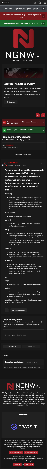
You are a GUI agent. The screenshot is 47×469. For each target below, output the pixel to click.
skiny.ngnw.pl (32, 88)
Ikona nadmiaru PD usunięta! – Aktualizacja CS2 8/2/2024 (26, 297)
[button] (38, 112)
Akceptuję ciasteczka (16, 453)
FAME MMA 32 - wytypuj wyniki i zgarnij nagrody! (21, 9)
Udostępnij (12, 344)
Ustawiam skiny (14, 99)
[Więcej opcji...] (42, 161)
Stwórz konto (29, 464)
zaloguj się (19, 321)
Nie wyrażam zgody (31, 453)
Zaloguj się (17, 464)
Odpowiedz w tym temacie (23, 152)
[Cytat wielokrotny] (7, 308)
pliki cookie (29, 440)
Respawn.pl (19, 299)
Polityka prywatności (21, 447)
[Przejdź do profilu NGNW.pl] (4, 161)
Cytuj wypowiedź (19, 307)
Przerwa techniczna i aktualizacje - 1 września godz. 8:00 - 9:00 (22, 16)
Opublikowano (16, 162)
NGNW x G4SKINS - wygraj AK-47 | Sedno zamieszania (21, 23)
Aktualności (15, 145)
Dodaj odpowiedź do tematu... (16, 332)
